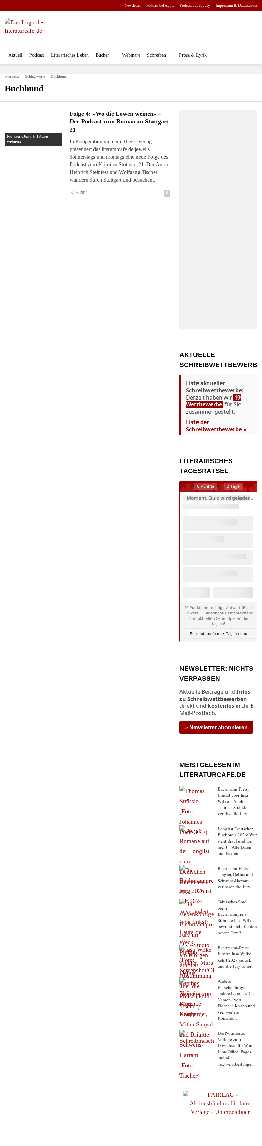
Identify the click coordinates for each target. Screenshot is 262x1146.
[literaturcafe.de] (46, 30)
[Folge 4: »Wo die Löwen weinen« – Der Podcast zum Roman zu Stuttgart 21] (34, 128)
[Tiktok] (41, 5)
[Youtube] (30, 5)
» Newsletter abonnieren (216, 727)
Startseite (12, 76)
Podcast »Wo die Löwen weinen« (27, 139)
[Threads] (52, 5)
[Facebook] (9, 5)
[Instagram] (20, 5)
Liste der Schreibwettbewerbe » (216, 425)
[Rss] (84, 5)
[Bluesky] (63, 5)
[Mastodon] (74, 5)
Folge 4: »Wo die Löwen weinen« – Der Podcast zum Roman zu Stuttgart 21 (119, 121)
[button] (250, 56)
